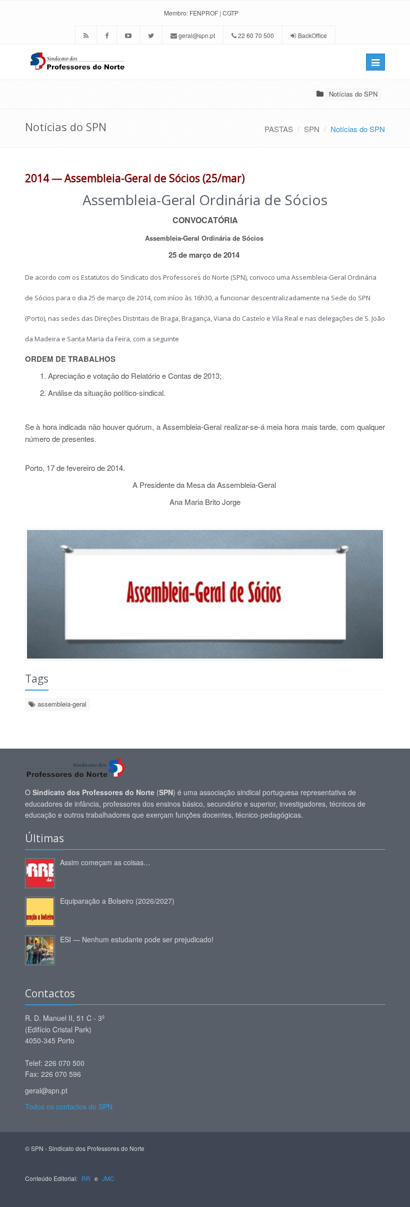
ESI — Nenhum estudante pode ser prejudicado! (137, 939)
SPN (312, 129)
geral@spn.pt (196, 35)
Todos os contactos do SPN (68, 1106)
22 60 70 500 (255, 35)
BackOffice (312, 35)
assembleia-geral (61, 704)
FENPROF (204, 13)
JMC (108, 1178)
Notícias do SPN (353, 94)
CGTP (230, 13)
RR (86, 1178)
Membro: (176, 13)
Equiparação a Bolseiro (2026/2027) (117, 901)
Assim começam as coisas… (105, 862)
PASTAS (278, 129)
